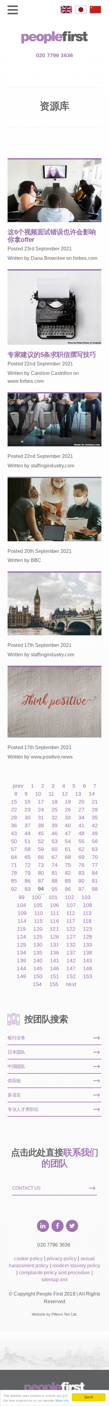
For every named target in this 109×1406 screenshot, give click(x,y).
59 (41, 849)
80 (41, 873)
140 (37, 961)
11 (51, 794)
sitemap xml (54, 1279)
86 (28, 881)
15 (14, 802)
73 (41, 865)
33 (68, 818)
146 (54, 969)
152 (70, 976)
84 (95, 873)
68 (68, 857)
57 (14, 849)
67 (54, 857)
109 (22, 913)
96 (68, 889)
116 (54, 921)
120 (37, 929)
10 (38, 794)
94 (41, 889)
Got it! (88, 1397)
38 (41, 826)
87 (41, 881)
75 (68, 865)
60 (54, 849)
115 (38, 921)
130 (37, 945)
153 (87, 976)
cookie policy (28, 1258)
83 (81, 873)
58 (28, 849)
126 (54, 937)
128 (87, 937)
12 (65, 794)
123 (87, 929)
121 (54, 929)
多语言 (14, 1094)
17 (41, 802)
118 (87, 921)
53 (54, 841)
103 (86, 897)
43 (14, 833)
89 (68, 881)
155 (53, 984)
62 (81, 849)
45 (41, 833)
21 (95, 802)
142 (70, 961)
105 (37, 905)
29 (14, 818)
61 (68, 849)
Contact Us (26, 1188)
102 (69, 897)
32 (54, 818)
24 (41, 810)
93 (28, 889)
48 (81, 833)
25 (54, 810)
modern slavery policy (76, 1265)
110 (38, 913)
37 (28, 826)
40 (68, 826)
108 (87, 905)
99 (21, 897)
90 (81, 881)
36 (14, 826)
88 (54, 881)
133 (87, 945)
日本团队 (16, 1052)
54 (68, 841)
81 (54, 873)
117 (70, 921)
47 (68, 833)
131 (54, 945)
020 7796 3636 (54, 55)
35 (95, 818)
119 (21, 929)
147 (70, 969)
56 (95, 841)
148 (87, 969)
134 (21, 953)
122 (70, 929)
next (71, 984)
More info (62, 1400)
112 (70, 913)
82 (68, 873)
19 (68, 802)
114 (22, 921)
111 (54, 913)
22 (14, 810)
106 (54, 905)
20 (81, 802)
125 (37, 937)
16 (28, 802)
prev (18, 786)
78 (14, 873)
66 (41, 857)
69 (81, 857)
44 (28, 833)
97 (81, 889)
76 (81, 865)
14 (92, 794)
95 (54, 889)
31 (41, 818)
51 (28, 841)
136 (54, 953)
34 (81, 818)
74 (54, 865)
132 (70, 945)
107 (70, 905)
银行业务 (16, 1037)
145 (37, 969)
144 (21, 969)
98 (95, 889)
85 (14, 881)
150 (37, 976)
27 (81, 810)
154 (37, 984)
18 (54, 802)
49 (95, 833)
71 (14, 865)
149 (21, 976)
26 (68, 810)
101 (53, 897)
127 (70, 937)
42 (95, 826)
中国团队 (16, 1066)
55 (81, 841)
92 (14, 889)
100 (36, 897)
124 (21, 937)
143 (87, 961)
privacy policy (62, 1258)
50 (14, 841)
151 (54, 976)
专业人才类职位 (23, 1109)
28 (95, 810)
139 (21, 961)
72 (28, 865)
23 (28, 810)
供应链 (14, 1080)
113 (87, 913)
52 (41, 841)
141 (54, 961)
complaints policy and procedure (54, 1272)
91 (95, 881)
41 (81, 826)
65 (28, 857)
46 (54, 833)
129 (21, 945)
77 (95, 865)
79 (28, 873)
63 (95, 849)
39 (54, 826)
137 (70, 953)
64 (14, 857)
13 (78, 794)
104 (21, 905)
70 (95, 857)
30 (28, 818)
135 (37, 953)
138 (87, 953)
